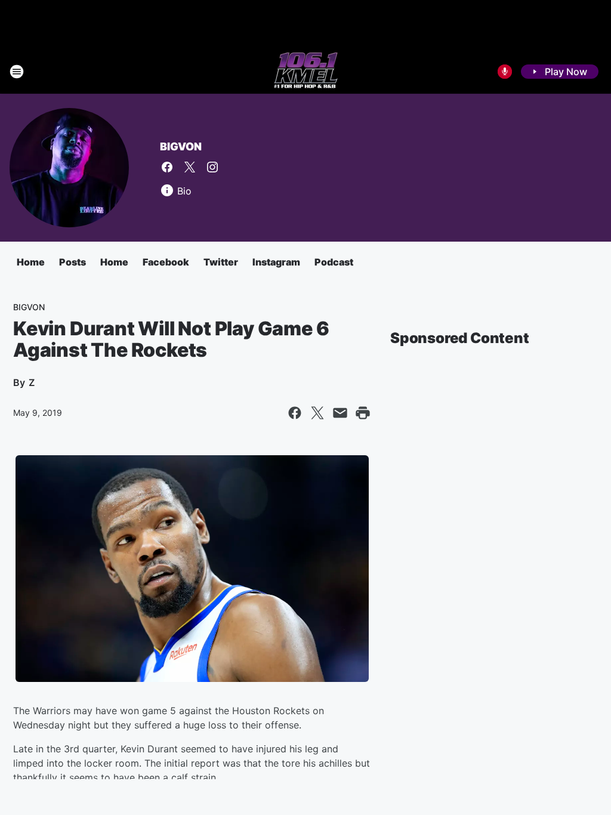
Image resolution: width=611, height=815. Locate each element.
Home (31, 262)
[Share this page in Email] (340, 413)
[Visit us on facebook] (167, 167)
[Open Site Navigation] (17, 71)
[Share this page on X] (317, 413)
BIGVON (181, 146)
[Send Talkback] (505, 71)
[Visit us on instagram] (212, 167)
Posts (72, 262)
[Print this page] (362, 413)
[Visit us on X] (190, 167)
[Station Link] (306, 72)
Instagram (276, 262)
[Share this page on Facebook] (294, 413)
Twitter (220, 262)
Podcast (333, 262)
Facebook (166, 262)
